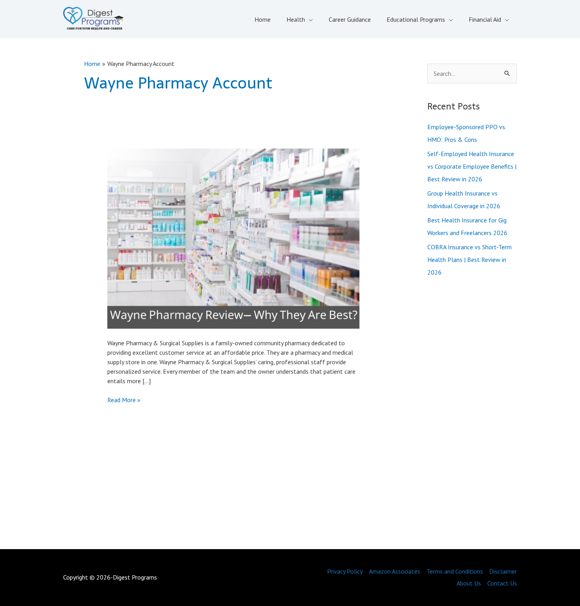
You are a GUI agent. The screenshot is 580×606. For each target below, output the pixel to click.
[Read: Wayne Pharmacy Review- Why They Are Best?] (233, 238)
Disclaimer (503, 571)
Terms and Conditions (455, 571)
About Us (469, 583)
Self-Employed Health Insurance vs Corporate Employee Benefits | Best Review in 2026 (471, 166)
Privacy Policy (345, 571)
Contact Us (502, 583)
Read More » (123, 400)
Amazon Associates (394, 571)
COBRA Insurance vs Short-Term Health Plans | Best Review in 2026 (469, 259)
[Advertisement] (472, 414)
